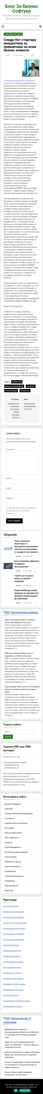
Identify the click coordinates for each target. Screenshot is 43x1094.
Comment (10, 449)
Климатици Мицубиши (13, 979)
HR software (9, 828)
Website (9, 498)
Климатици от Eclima (12, 973)
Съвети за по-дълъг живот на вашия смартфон (23, 578)
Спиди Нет (25, 390)
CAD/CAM (9, 809)
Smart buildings (11, 857)
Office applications (12, 838)
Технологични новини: (24, 612)
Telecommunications (13, 34)
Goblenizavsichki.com (12, 951)
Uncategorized (10, 871)
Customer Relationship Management (19, 814)
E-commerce (9, 818)
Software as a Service (13, 862)
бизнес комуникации (14, 386)
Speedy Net (16, 382)
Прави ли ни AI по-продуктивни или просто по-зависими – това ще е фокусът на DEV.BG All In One (22, 1044)
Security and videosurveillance (16, 852)
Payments (8, 842)
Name (9, 478)
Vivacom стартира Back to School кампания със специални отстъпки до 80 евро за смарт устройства (22, 1064)
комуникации (11, 390)
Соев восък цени (10, 995)
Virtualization (10, 881)
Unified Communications (14, 876)
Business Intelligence (13, 804)
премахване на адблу (12, 1006)
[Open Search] (36, 26)
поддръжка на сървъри (13, 917)
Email (9, 488)
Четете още (24, 1090)
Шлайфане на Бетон (12, 956)
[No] (40, 1088)
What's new (9, 891)
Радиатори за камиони (13, 940)
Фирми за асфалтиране (13, 912)
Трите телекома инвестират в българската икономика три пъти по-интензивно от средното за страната (26, 546)
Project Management (13, 847)
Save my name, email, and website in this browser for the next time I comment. (21, 511)
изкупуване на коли (12, 967)
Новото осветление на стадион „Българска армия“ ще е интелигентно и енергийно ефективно (22, 1054)
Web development (11, 886)
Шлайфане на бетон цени (14, 984)
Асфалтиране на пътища (14, 928)
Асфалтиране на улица (13, 962)
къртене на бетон (11, 906)
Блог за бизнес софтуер (21, 9)
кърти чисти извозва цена (15, 923)
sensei (8, 55)
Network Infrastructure (13, 833)
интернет (31, 386)
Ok (16, 1090)
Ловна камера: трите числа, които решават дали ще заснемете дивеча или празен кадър (22, 689)
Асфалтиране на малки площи (16, 1001)
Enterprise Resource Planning (16, 823)
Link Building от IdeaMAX (13, 934)
